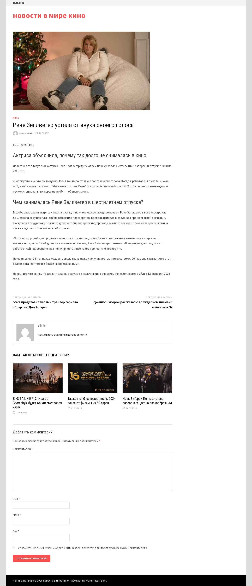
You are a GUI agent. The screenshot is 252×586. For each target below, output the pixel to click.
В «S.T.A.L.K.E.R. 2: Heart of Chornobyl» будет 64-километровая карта (37, 403)
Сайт (16, 531)
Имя (16, 498)
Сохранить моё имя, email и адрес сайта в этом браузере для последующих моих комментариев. (83, 548)
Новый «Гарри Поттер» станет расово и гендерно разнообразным (147, 401)
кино (16, 117)
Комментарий (23, 449)
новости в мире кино (49, 15)
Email (17, 515)
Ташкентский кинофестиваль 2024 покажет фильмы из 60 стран (92, 401)
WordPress (92, 580)
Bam (103, 580)
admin (30, 133)
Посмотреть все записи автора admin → (62, 334)
